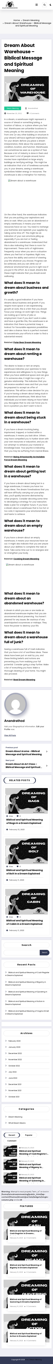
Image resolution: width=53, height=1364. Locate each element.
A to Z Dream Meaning (33, 1360)
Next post (10, 760)
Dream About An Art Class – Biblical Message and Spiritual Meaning (23, 766)
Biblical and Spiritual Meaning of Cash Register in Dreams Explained (27, 974)
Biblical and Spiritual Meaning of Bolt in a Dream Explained (24, 872)
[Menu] (36, 4)
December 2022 (15, 1053)
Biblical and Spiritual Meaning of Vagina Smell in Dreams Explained (27, 1012)
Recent (12, 1135)
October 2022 (14, 1066)
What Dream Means (17, 1123)
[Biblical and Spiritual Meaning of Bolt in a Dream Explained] (26, 851)
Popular (28, 1135)
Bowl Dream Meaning (24, 679)
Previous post (12, 748)
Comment (11, 1141)
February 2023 (14, 1041)
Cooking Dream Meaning (26, 559)
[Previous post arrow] (46, 751)
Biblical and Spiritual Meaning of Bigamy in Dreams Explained (25, 983)
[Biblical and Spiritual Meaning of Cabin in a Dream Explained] (26, 901)
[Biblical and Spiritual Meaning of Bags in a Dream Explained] (26, 800)
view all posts (10, 735)
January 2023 (14, 1047)
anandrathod (33, 108)
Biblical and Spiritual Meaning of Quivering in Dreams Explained (26, 993)
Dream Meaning (13, 108)
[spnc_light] (50, 4)
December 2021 (14, 1084)
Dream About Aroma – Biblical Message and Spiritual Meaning (24, 753)
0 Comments (34, 113)
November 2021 (14, 1090)
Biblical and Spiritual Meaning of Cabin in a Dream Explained (24, 922)
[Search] (44, 4)
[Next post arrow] (46, 766)
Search (27, 945)
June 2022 (12, 1078)
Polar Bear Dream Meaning (27, 342)
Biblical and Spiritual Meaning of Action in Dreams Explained (25, 1002)
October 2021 (13, 1097)
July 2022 (12, 1072)
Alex (11, 816)
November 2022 (15, 1059)
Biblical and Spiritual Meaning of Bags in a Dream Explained (24, 821)
